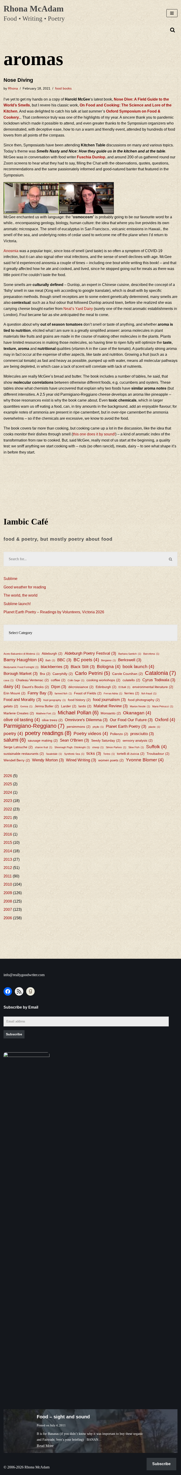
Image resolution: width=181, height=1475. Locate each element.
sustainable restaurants (24, 753)
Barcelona (151, 653)
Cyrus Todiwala (158, 680)
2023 (8, 801)
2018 (8, 826)
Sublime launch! (17, 604)
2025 (8, 784)
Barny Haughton (23, 659)
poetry (13, 733)
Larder (68, 706)
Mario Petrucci (162, 706)
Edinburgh (106, 687)
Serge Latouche (18, 747)
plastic (154, 726)
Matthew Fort (46, 713)
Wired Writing (81, 760)
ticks (93, 753)
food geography (54, 700)
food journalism (109, 699)
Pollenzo (119, 734)
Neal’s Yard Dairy (78, 309)
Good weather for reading (25, 587)
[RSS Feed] (19, 991)
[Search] (172, 29)
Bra (45, 674)
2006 (8, 918)
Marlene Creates (19, 713)
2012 (8, 868)
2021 (8, 818)
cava (9, 680)
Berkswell (129, 660)
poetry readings (48, 733)
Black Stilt (83, 667)
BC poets (86, 659)
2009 (8, 893)
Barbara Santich (129, 653)
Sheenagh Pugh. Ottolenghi (72, 747)
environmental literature (152, 687)
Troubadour (158, 753)
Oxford (165, 719)
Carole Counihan (127, 674)
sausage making (43, 740)
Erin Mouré (14, 693)
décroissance (81, 687)
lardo (84, 706)
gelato (11, 706)
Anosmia (11, 251)
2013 (8, 859)
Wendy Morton (48, 760)
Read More (45, 1446)
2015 (8, 843)
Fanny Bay (40, 693)
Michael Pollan (78, 713)
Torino (109, 753)
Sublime (10, 579)
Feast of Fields (88, 693)
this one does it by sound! (94, 434)
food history (79, 700)
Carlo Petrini (92, 673)
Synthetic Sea (74, 753)
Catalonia (160, 673)
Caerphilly (63, 674)
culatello (131, 680)
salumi (15, 740)
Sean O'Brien (74, 740)
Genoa (26, 706)
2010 (8, 884)
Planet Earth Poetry (126, 726)
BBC (64, 660)
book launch (138, 666)
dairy (12, 686)
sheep (98, 747)
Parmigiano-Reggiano (34, 726)
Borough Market (21, 673)
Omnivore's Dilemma (86, 720)
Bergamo (108, 660)
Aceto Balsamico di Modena (22, 653)
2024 (8, 792)
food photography (144, 700)
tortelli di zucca (130, 753)
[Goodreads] (30, 991)
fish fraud (148, 693)
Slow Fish (136, 747)
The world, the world (20, 595)
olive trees (52, 720)
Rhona (13, 88)
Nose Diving (18, 80)
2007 (8, 910)
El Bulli (124, 687)
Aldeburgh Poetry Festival (90, 653)
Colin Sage (76, 680)
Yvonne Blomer (145, 759)
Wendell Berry (17, 760)
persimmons (78, 726)
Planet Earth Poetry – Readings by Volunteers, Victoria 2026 (54, 612)
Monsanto (111, 713)
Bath (50, 660)
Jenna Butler (47, 706)
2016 (8, 834)
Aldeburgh (52, 653)
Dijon (58, 687)
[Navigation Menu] (171, 13)
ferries (131, 693)
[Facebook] (8, 991)
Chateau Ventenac (32, 680)
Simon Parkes (116, 747)
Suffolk (156, 746)
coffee (58, 680)
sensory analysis (138, 740)
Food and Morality (22, 699)
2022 (8, 809)
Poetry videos (91, 733)
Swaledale (54, 753)
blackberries (55, 667)
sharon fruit (43, 747)
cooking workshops (103, 680)
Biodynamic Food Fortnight (21, 667)
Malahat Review (111, 706)
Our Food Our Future (131, 720)
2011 (8, 876)
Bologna (108, 666)
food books (63, 88)
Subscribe (14, 1034)
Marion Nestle (140, 706)
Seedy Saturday (105, 740)
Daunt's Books (35, 687)
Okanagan (137, 712)
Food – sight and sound (63, 1416)
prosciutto (142, 734)
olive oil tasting (22, 719)
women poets (111, 760)
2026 (8, 776)
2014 (8, 851)
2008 (8, 901)
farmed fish (63, 693)
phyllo (98, 726)
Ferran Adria (113, 693)
